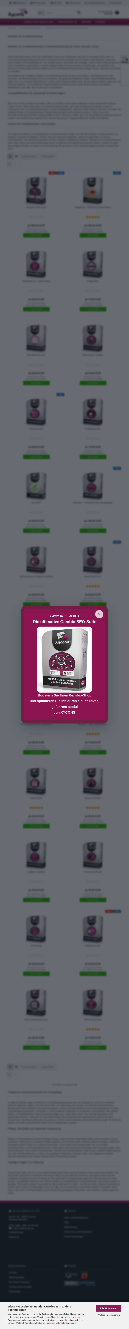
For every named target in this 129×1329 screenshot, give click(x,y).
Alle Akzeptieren (108, 1308)
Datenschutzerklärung (66, 1323)
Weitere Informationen (109, 1315)
